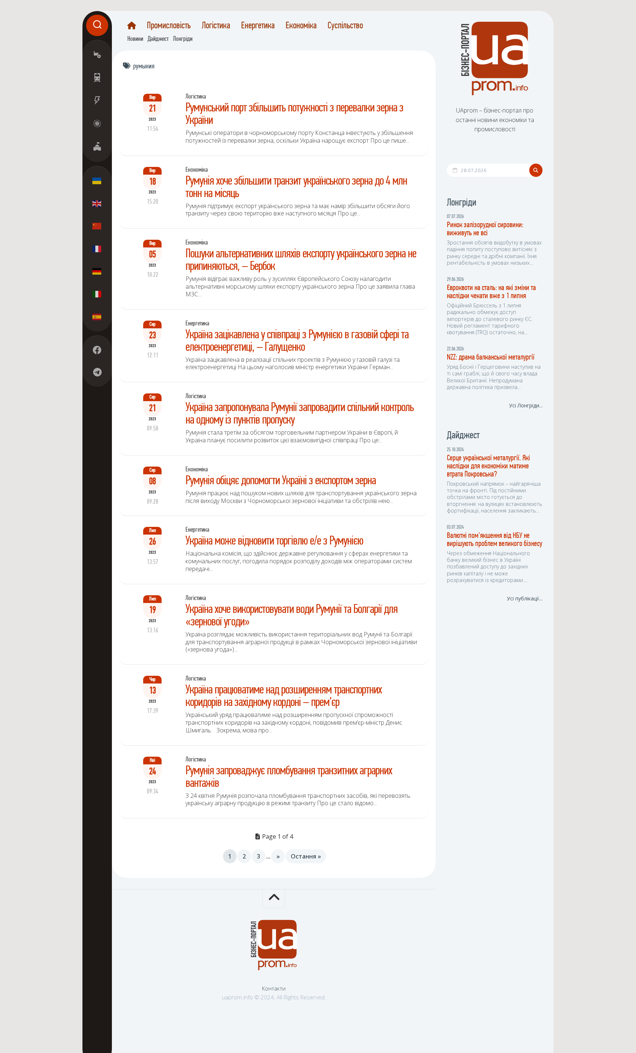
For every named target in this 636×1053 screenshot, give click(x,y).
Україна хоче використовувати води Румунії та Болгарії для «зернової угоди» (292, 616)
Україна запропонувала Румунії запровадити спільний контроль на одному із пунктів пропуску (300, 414)
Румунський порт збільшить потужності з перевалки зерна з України (294, 114)
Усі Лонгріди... (526, 405)
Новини (135, 39)
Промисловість (169, 26)
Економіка (301, 26)
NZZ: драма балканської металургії (490, 357)
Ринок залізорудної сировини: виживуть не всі (485, 229)
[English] (97, 203)
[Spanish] (97, 316)
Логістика (216, 26)
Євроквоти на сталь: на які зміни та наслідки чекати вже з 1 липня (491, 292)
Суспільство (345, 26)
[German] (97, 271)
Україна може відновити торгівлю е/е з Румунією (274, 541)
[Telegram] (97, 372)
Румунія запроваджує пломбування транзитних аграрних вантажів (289, 777)
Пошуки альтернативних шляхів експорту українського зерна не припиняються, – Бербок (301, 260)
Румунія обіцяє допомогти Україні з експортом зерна (281, 481)
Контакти (274, 988)
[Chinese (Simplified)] (97, 226)
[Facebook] (97, 350)
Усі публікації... (525, 598)
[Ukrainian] (97, 180)
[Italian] (97, 293)
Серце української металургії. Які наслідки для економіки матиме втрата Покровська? (488, 466)
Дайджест (158, 39)
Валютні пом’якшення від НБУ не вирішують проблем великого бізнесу (494, 540)
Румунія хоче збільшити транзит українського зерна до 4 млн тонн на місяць (296, 187)
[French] (97, 248)
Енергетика (258, 26)
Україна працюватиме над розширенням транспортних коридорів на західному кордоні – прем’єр (284, 696)
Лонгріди (182, 39)
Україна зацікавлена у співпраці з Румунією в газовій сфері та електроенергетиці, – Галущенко (297, 341)
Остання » (306, 856)
